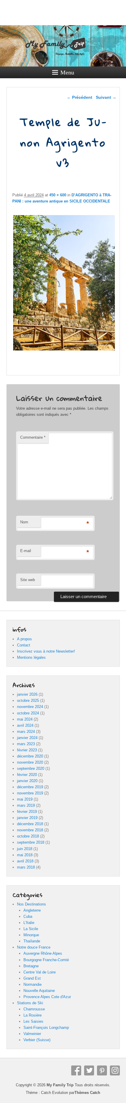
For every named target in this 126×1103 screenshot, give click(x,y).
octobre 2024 (28, 713)
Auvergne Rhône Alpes (42, 953)
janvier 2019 (27, 818)
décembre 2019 (30, 787)
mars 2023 (26, 744)
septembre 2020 (30, 768)
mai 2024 (25, 719)
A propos (24, 639)
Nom (24, 522)
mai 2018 (25, 855)
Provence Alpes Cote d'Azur (47, 997)
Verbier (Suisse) (36, 1040)
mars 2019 (26, 805)
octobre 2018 (28, 836)
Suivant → (106, 97)
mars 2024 (26, 731)
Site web (27, 580)
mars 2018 (26, 867)
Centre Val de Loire (39, 972)
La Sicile (30, 929)
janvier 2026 (27, 694)
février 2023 (27, 750)
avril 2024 (25, 725)
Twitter (89, 1070)
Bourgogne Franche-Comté (46, 960)
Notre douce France (33, 947)
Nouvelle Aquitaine (39, 990)
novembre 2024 (30, 706)
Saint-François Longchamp (46, 1027)
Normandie (32, 984)
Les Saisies (33, 1021)
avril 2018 (25, 861)
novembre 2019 (30, 793)
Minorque (31, 935)
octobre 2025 (28, 700)
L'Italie (28, 922)
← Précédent (79, 97)
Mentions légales (31, 657)
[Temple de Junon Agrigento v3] (64, 350)
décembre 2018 (30, 824)
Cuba (27, 916)
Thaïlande (31, 941)
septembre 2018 (30, 842)
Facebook (76, 1070)
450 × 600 (57, 195)
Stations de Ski (30, 1003)
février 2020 (27, 774)
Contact (23, 645)
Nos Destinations (31, 904)
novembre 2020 (30, 762)
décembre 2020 (30, 756)
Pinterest (102, 1070)
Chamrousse (34, 1009)
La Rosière (32, 1015)
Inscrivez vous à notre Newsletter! (46, 651)
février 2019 (27, 811)
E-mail (25, 551)
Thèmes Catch (87, 1092)
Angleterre (32, 910)
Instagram (115, 1070)
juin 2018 (24, 849)
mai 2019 (25, 799)
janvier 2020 (27, 781)
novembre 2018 (30, 830)
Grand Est (32, 978)
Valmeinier (32, 1033)
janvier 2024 (27, 738)
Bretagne (31, 966)
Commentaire (32, 437)
